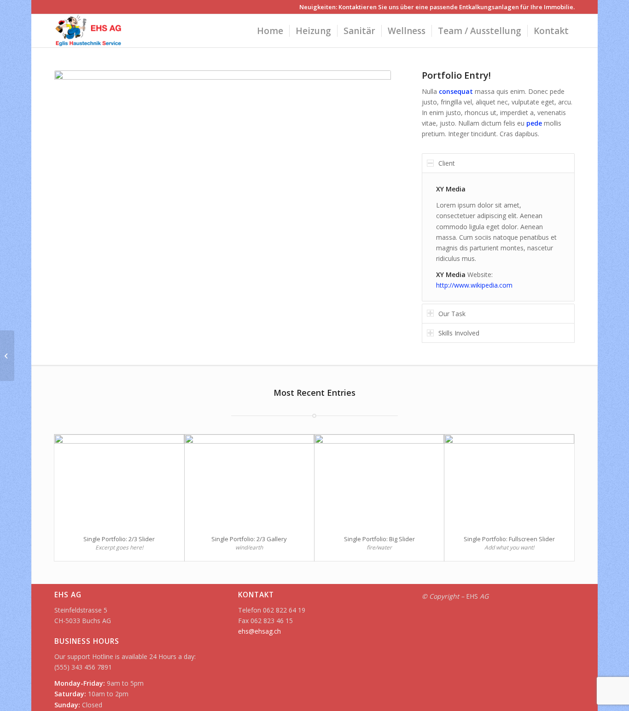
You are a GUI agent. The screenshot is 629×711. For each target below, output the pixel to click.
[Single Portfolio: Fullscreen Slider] (509, 480)
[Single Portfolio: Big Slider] (379, 480)
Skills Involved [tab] (458, 333)
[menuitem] (270, 30)
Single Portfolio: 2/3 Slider (119, 539)
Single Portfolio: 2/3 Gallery (249, 539)
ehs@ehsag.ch (259, 631)
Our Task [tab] (452, 313)
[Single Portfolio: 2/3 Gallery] (249, 480)
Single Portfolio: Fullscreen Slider (509, 539)
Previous (75, 200)
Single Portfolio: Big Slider (379, 539)
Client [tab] (446, 163)
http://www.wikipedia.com (474, 285)
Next (370, 200)
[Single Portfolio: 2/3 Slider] (119, 480)
